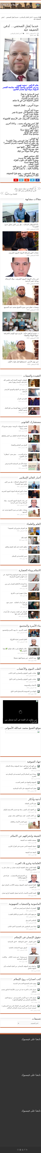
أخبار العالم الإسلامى (26, 17)
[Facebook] (24, 1149)
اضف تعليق (33, 35)
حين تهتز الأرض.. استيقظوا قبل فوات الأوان (23, 362)
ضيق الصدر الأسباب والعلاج (19, 822)
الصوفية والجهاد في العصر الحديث (25, 782)
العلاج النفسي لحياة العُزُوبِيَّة (18, 639)
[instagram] (18, 1149)
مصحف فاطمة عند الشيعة (28, 840)
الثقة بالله (24, 537)
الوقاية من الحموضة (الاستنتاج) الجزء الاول (23, 691)
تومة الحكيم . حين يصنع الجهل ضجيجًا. (24, 658)
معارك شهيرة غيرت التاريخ (19, 593)
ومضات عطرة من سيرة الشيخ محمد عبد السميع (21, 307)
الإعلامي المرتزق (31, 920)
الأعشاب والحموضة (30, 685)
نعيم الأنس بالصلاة (30, 803)
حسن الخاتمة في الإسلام (19, 556)
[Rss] (27, 1149)
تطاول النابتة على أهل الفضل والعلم (16, 547)
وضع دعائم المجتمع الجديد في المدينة (24, 983)
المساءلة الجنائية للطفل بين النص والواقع (14, 436)
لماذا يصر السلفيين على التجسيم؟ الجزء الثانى (22, 926)
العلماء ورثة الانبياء (11, 193)
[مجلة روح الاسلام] (20, 5)
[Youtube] (23, 1149)
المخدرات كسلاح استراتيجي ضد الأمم (24, 908)
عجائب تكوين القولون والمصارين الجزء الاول (22, 679)
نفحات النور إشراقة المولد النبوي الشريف (23, 253)
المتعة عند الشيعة (30, 852)
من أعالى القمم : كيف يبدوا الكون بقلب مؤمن (22, 816)
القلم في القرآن (22, 399)
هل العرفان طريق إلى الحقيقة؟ (17, 528)
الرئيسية (36, 17)
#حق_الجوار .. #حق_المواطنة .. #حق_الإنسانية (22, 941)
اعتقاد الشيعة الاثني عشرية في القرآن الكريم (22, 846)
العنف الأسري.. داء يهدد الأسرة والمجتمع (15, 630)
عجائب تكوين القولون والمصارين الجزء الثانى (22, 673)
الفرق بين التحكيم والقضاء (19, 445)
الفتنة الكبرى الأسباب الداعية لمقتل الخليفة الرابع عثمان (19, 893)
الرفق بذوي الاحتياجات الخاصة (18, 948)
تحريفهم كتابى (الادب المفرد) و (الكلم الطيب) (22, 914)
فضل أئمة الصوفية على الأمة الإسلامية (24, 788)
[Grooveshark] (20, 1149)
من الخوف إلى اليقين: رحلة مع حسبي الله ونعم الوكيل (19, 809)
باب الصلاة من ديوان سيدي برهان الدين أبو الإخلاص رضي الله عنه (25, 189)
